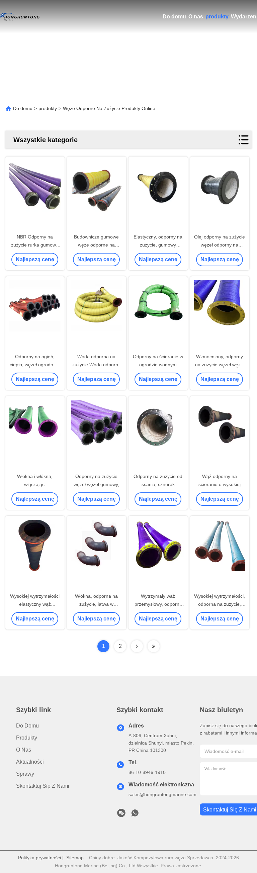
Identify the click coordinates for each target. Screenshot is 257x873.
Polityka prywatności (39, 857)
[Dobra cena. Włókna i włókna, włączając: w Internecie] (35, 435)
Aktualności (30, 762)
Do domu (174, 16)
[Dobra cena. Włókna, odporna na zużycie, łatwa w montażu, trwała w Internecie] (96, 554)
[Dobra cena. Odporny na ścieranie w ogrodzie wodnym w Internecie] (158, 315)
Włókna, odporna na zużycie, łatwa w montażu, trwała (96, 604)
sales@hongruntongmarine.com (162, 794)
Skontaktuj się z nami (42, 786)
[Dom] (20, 17)
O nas (195, 16)
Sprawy (25, 774)
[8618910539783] (135, 814)
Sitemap (75, 857)
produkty (217, 16)
